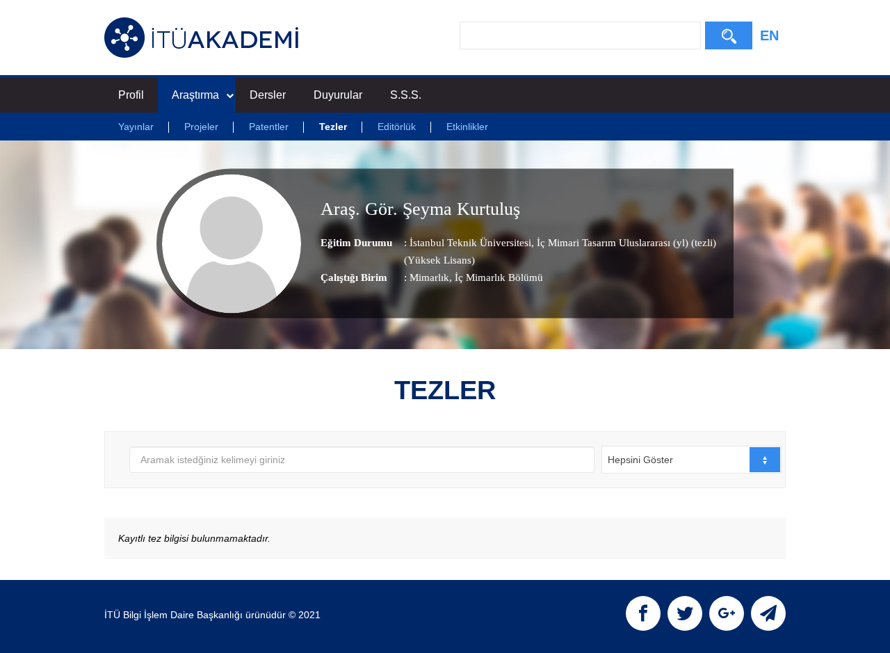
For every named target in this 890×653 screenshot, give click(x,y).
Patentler (269, 126)
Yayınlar (136, 126)
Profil (131, 95)
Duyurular (338, 95)
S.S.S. (405, 95)
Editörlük (397, 126)
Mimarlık (429, 277)
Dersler (268, 95)
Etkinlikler (467, 126)
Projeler (201, 126)
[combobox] (691, 460)
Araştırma (195, 95)
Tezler (333, 126)
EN (769, 35)
